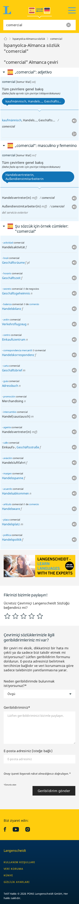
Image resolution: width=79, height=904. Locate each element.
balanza (7, 304)
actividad (8, 242)
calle (5, 442)
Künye (8, 875)
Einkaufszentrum (14, 339)
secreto (7, 288)
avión (6, 319)
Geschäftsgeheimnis (16, 293)
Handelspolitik (12, 540)
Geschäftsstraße (28, 447)
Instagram (30, 829)
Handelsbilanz (11, 309)
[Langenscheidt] (5, 39)
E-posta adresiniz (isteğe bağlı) (28, 751)
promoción (9, 396)
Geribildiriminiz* (17, 707)
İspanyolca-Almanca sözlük (28, 38)
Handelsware (11, 509)
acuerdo (7, 488)
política (7, 535)
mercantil (27, 350)
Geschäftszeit (11, 278)
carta (6, 365)
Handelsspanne (12, 478)
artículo (7, 504)
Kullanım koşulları (19, 862)
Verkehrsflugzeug (14, 324)
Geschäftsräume (13, 263)
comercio (34, 304)
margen (7, 473)
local (5, 258)
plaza (6, 519)
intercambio (9, 412)
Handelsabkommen (15, 493)
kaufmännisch (11, 120)
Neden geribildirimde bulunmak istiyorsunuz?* (29, 683)
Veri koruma (13, 868)
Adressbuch (10, 386)
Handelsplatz (11, 524)
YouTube (19, 829)
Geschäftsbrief (12, 370)
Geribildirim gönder (54, 791)
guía (5, 381)
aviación (7, 458)
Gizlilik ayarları (17, 882)
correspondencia (12, 350)
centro (6, 335)
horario (7, 273)
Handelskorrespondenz (18, 355)
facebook (8, 829)
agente (7, 427)
